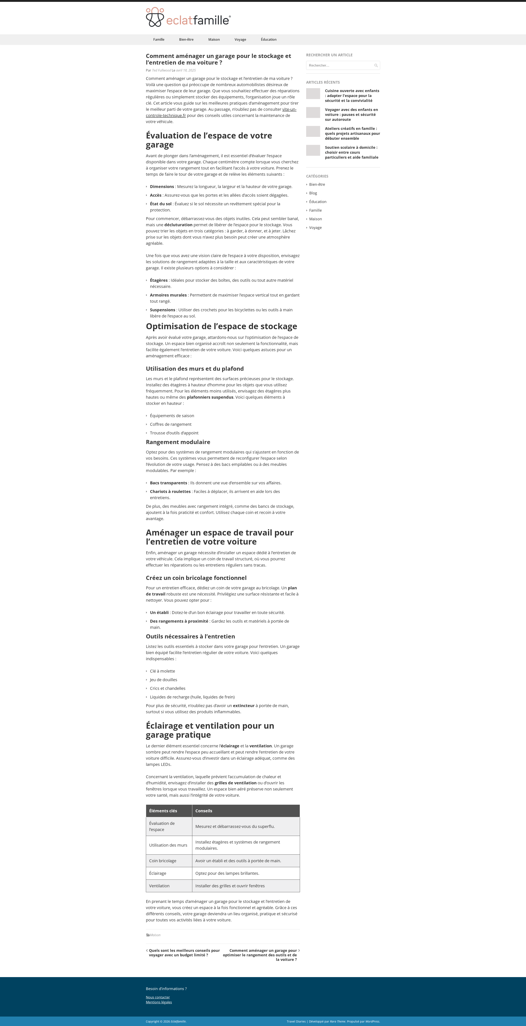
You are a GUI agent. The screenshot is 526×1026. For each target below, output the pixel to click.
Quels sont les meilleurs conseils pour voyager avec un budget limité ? (184, 952)
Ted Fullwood (161, 70)
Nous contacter (158, 997)
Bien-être (186, 39)
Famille (158, 39)
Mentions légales (159, 1002)
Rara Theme (337, 1021)
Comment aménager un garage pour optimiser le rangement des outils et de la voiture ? (260, 955)
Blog (313, 192)
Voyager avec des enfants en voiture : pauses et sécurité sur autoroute (351, 114)
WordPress (372, 1021)
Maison (214, 39)
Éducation (269, 39)
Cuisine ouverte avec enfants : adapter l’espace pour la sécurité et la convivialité (352, 95)
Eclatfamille (178, 1021)
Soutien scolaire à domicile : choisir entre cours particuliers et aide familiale (351, 152)
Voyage (240, 39)
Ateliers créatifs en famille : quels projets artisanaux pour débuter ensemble (352, 133)
